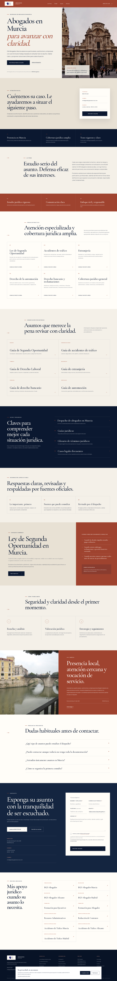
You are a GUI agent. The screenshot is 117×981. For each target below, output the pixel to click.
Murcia (67, 3)
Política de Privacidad (84, 833)
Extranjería (41, 965)
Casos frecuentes (62, 963)
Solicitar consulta (95, 113)
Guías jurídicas (61, 961)
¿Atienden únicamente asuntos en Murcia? (45, 760)
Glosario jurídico (61, 965)
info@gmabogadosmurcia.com (89, 100)
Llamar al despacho (36, 62)
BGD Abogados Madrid (82, 964)
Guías (61, 3)
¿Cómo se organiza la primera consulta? (44, 768)
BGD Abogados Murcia (81, 961)
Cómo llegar (70, 707)
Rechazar (95, 973)
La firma (50, 3)
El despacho (60, 959)
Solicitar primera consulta (18, 62)
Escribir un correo (36, 829)
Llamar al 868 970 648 (17, 829)
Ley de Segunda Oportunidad (45, 959)
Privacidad (99, 961)
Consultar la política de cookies (24, 976)
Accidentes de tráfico (43, 961)
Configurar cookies (100, 965)
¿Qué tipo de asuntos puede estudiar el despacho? (48, 743)
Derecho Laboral (42, 963)
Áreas (55, 3)
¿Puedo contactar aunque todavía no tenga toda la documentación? (57, 752)
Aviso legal (99, 959)
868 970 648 (85, 94)
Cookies (98, 963)
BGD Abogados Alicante (82, 962)
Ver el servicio (16, 573)
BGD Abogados (80, 959)
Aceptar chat (85, 973)
